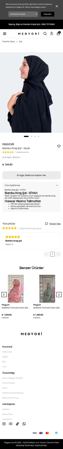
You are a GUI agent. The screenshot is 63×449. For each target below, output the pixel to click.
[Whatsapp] (24, 423)
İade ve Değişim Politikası (12, 378)
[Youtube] (10, 423)
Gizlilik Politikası (8, 383)
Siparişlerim (7, 419)
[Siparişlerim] (51, 33)
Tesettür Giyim (8, 42)
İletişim (5, 357)
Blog (4, 362)
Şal (20, 42)
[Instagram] (4, 423)
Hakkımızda (7, 352)
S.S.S (4, 367)
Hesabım (6, 409)
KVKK (4, 388)
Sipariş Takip (7, 414)
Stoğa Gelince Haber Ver (31, 175)
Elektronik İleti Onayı (10, 398)
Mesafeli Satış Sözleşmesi (12, 393)
